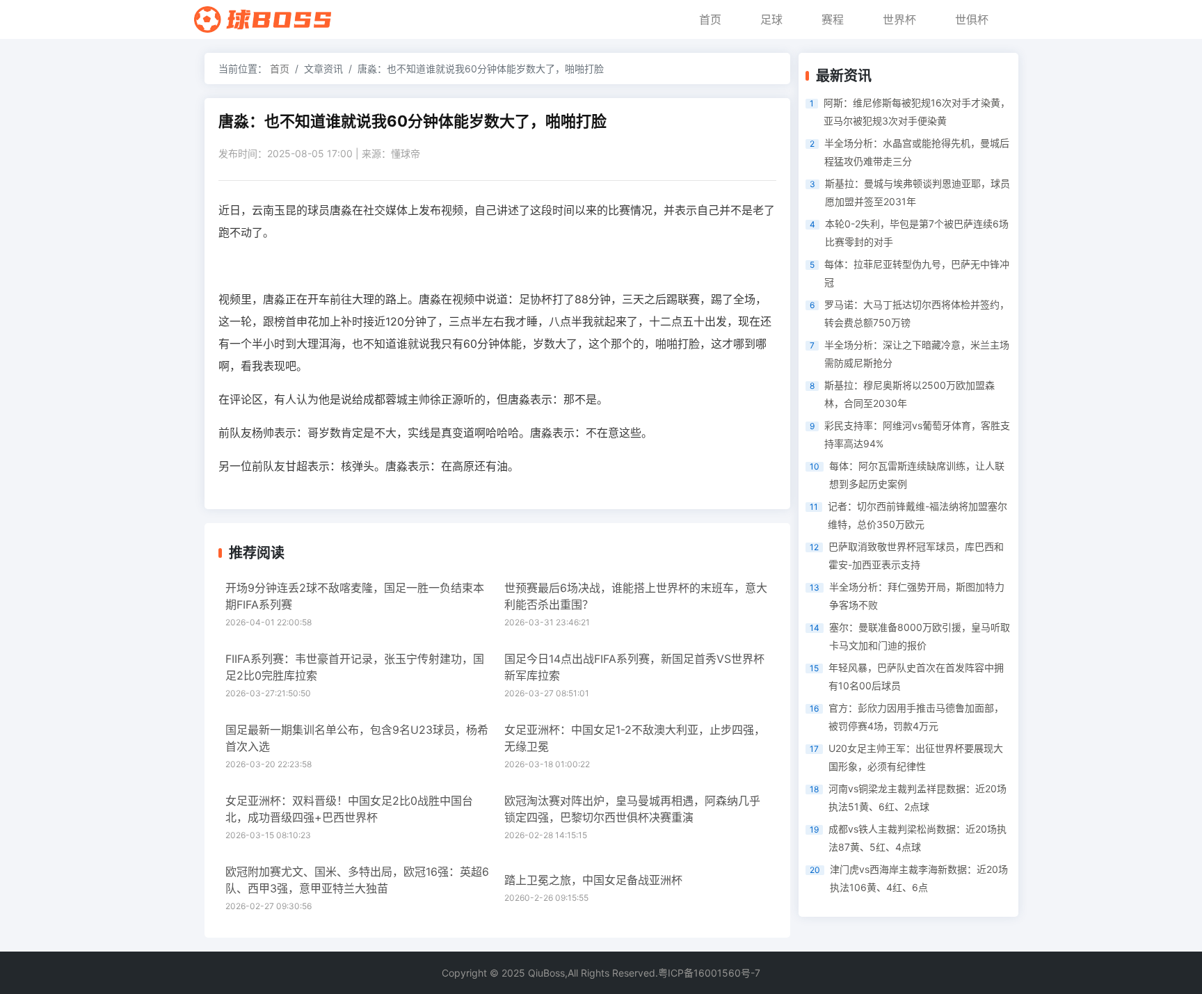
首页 (710, 19)
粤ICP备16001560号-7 (709, 973)
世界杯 (899, 19)
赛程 (833, 19)
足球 (771, 19)
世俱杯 (971, 19)
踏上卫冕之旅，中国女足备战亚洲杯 (593, 880)
